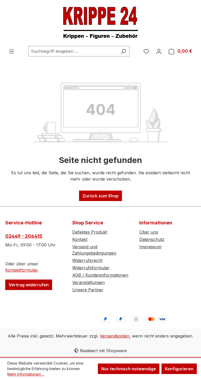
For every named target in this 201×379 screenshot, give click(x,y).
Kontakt (79, 239)
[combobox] (73, 51)
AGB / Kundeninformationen (100, 275)
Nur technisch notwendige (128, 368)
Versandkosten (114, 336)
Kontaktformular (21, 270)
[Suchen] (123, 51)
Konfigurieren (179, 368)
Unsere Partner (87, 289)
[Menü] (11, 51)
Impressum (150, 246)
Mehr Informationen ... (25, 374)
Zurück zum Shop (100, 195)
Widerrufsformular (90, 267)
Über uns (148, 232)
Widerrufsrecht (87, 260)
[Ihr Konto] (159, 51)
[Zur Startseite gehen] (100, 23)
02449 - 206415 (23, 236)
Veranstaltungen (88, 282)
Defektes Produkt (89, 232)
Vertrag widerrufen (29, 284)
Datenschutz (151, 239)
